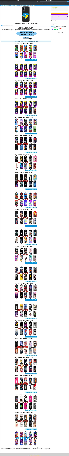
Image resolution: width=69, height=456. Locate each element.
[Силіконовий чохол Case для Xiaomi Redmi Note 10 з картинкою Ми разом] (54, 45)
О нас (67, 3)
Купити (54, 51)
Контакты (60, 3)
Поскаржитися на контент (33, 455)
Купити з (60, 51)
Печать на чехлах (46, 3)
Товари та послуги (4, 5)
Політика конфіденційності (38, 455)
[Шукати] (68, 1)
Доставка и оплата (64, 3)
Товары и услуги (56, 3)
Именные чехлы (51, 3)
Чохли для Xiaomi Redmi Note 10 (14, 5)
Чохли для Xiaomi (8, 5)
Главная (43, 3)
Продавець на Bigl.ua (34, 454)
